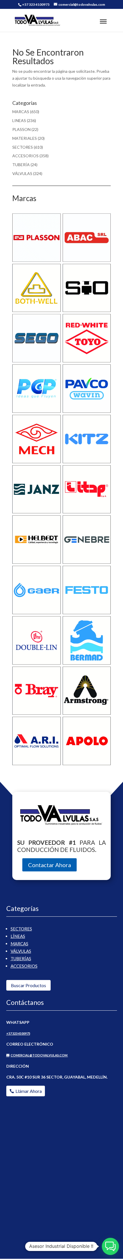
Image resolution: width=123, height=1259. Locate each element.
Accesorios (24, 966)
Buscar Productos (28, 985)
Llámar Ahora (28, 1091)
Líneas (18, 936)
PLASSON (21, 129)
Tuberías (21, 958)
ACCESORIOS (25, 155)
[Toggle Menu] (103, 21)
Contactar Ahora (49, 864)
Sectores (21, 928)
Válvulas (21, 951)
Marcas (19, 943)
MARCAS (20, 111)
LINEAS (19, 120)
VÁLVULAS (22, 173)
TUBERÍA (21, 164)
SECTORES (22, 147)
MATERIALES (24, 138)
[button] (110, 1246)
